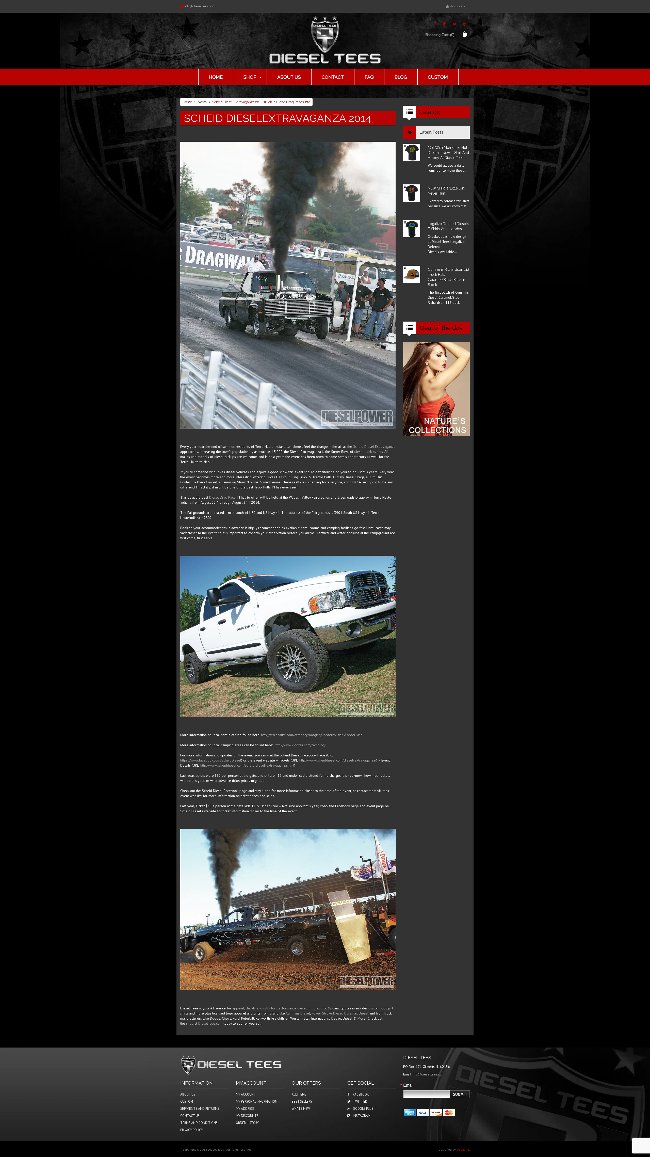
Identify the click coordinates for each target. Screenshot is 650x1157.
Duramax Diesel (356, 1013)
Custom (438, 77)
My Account (246, 1094)
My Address (245, 1108)
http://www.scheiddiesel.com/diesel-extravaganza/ (337, 760)
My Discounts (247, 1116)
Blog (401, 77)
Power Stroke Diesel (327, 1013)
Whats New (301, 1108)
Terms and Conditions (199, 1123)
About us (289, 77)
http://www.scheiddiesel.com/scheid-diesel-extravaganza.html (247, 765)
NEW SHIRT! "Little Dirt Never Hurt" (446, 190)
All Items (299, 1094)
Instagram (361, 1116)
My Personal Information (256, 1101)
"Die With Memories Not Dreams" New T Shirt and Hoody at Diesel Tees (448, 153)
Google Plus (363, 1108)
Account (456, 6)
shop (189, 1023)
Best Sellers (302, 1101)
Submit (460, 1094)
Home (216, 77)
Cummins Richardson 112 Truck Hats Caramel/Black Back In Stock (448, 277)
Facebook (361, 1094)
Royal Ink (463, 1149)
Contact (333, 77)
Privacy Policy (191, 1130)
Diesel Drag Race (222, 497)
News (202, 102)
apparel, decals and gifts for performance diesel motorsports (279, 1008)
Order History (247, 1123)
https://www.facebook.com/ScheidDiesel (210, 760)
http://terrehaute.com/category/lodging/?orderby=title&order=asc (311, 735)
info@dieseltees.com (200, 6)
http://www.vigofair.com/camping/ (300, 745)
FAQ (369, 77)
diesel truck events (368, 451)
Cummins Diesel (298, 1013)
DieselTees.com (210, 1023)
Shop (249, 77)
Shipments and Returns (199, 1108)
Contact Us (190, 1116)
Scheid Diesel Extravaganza (374, 446)
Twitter (360, 1101)
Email (408, 1085)
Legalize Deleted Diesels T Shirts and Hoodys (448, 226)
